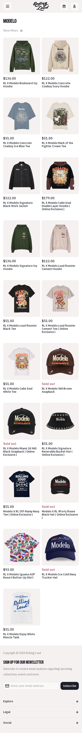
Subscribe (69, 686)
